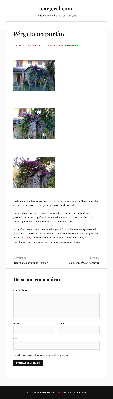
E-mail (63, 323)
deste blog (26, 237)
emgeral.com (56, 8)
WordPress (51, 393)
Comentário (21, 290)
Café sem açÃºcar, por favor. (84, 262)
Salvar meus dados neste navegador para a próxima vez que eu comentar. (46, 355)
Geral (53, 45)
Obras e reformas (68, 45)
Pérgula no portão (38, 34)
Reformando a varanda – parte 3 (30, 262)
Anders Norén (78, 393)
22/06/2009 (36, 45)
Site (15, 339)
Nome (17, 323)
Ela (20, 45)
